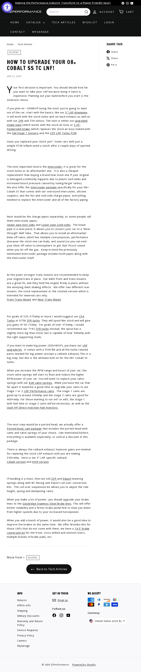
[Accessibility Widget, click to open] (7, 7)
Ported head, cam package (24, 428)
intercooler (55, 166)
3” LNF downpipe (76, 112)
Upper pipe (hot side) (21, 224)
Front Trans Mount (19, 299)
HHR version (40, 461)
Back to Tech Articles (51, 569)
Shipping (22, 610)
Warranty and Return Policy (30, 623)
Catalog (34, 22)
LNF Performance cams (39, 391)
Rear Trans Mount (49, 299)
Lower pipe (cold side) (56, 224)
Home (14, 22)
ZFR (20, 120)
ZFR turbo (33, 320)
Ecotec (14, 52)
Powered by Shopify (84, 664)
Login (109, 22)
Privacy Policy (25, 635)
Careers (22, 640)
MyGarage (40, 31)
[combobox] (68, 12)
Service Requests (27, 630)
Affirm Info (24, 605)
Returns (22, 600)
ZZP (54, 478)
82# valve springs (40, 382)
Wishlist (90, 22)
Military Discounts (28, 615)
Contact (17, 31)
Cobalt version (16, 461)
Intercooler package (44, 187)
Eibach (67, 478)
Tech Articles (64, 22)
